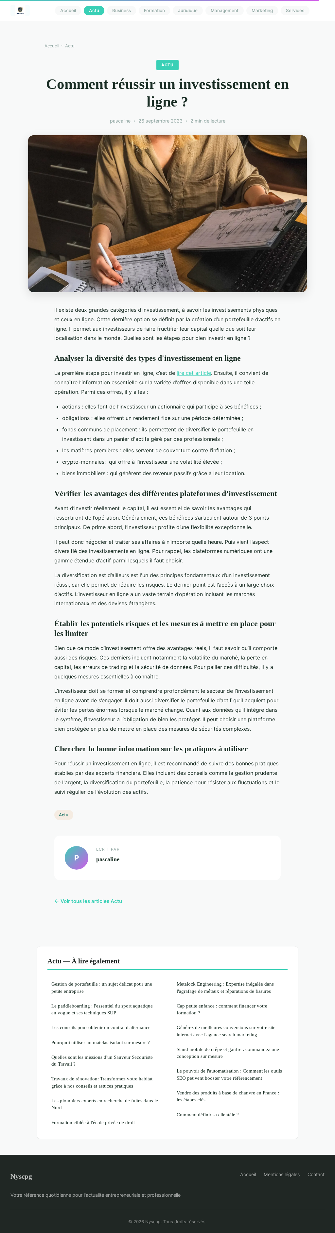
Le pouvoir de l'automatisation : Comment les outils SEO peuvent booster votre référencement (229, 1074)
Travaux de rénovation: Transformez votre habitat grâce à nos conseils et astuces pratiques (101, 1082)
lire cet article (194, 373)
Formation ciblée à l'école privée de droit (93, 1122)
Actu (94, 10)
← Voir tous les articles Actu (88, 901)
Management (224, 10)
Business (121, 10)
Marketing (262, 10)
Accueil (68, 10)
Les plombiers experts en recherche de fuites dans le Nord (104, 1104)
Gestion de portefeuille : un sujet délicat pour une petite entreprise (101, 987)
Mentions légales (282, 1174)
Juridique (188, 10)
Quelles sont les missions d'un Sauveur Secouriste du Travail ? (102, 1060)
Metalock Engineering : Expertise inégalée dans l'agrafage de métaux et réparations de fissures (225, 987)
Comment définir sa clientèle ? (208, 1114)
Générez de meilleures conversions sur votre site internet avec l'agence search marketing (226, 1031)
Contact (316, 1174)
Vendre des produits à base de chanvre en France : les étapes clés (228, 1096)
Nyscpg (21, 1176)
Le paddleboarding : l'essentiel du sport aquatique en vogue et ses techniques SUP (102, 1009)
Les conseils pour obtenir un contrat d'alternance (100, 1027)
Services (295, 10)
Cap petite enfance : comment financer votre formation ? (222, 1009)
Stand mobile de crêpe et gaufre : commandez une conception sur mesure (228, 1052)
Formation (154, 10)
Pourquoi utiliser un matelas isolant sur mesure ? (100, 1042)
